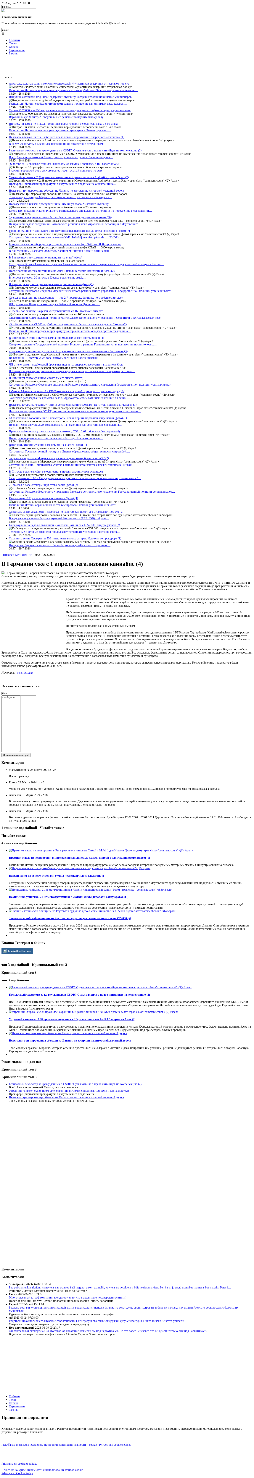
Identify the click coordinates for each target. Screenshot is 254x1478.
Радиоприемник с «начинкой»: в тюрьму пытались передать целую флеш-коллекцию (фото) (69, 230)
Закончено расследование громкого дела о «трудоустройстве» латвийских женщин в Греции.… (69, 398)
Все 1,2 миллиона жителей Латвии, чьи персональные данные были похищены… (61, 157)
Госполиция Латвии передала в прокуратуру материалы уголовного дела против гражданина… (70, 331)
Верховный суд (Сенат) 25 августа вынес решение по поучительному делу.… (58, 117)
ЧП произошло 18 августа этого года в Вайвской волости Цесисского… (54, 304)
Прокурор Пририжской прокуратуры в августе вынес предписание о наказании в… (62, 183)
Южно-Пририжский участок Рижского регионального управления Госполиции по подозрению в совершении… (80, 210)
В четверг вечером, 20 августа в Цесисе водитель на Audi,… (47, 277)
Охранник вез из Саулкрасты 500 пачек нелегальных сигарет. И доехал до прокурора (65, 538)
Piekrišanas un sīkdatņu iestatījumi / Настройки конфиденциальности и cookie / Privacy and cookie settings (66, 1444)
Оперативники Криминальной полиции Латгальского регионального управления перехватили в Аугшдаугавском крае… (86, 317)
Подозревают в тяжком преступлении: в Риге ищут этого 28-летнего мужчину (59, 204)
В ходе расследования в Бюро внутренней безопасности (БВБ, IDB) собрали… (59, 518)
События (14, 40)
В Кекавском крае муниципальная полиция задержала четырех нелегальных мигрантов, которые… (72, 371)
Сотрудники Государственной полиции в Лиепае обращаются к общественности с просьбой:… (69, 451)
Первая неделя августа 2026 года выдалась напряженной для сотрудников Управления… (65, 424)
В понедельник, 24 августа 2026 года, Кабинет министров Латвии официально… (60, 250)
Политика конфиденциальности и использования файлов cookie (42, 1469)
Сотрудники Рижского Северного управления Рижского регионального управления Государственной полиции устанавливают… (91, 290)
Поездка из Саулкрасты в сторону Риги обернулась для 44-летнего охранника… (59, 545)
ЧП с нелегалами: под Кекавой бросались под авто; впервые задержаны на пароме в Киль (66, 364)
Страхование (17, 50)
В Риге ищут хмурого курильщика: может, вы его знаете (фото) (51, 284)
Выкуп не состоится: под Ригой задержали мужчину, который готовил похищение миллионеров (70, 96)
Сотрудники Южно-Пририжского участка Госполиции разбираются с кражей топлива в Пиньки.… (72, 464)
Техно (13, 43)
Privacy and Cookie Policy (17, 1473)
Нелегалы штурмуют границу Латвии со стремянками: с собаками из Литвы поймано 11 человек (72, 404)
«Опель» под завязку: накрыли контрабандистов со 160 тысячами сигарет (56, 311)
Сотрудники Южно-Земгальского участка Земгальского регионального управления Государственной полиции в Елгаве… (86, 264)
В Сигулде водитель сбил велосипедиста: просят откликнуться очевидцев (56, 471)
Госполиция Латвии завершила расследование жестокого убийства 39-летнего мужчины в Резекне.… (73, 90)
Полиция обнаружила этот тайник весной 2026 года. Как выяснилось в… (56, 438)
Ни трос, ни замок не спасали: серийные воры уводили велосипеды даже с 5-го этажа (63, 123)
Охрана (13, 46)
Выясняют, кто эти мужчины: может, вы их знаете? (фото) (48, 444)
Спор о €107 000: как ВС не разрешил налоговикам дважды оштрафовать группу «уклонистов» (70, 110)
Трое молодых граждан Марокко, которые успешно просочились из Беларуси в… (60, 197)
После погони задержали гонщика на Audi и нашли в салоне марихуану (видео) (62, 270)
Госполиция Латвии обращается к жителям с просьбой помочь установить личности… (64, 505)
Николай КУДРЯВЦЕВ (17, 554)
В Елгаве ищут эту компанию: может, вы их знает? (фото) (45, 257)
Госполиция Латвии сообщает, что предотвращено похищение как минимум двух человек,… (68, 103)
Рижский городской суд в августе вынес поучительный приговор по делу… (57, 170)
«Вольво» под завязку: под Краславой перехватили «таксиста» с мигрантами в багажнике (68, 351)
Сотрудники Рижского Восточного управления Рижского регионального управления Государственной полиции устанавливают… (92, 491)
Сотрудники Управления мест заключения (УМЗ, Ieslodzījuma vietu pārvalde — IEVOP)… (65, 237)
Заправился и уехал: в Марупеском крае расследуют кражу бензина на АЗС (59, 458)
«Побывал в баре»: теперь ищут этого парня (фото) (43, 484)
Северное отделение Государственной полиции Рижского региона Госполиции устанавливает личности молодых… (83, 344)
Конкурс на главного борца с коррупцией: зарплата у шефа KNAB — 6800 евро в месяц (65, 244)
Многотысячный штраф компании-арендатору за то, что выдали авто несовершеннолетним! (67, 1297)
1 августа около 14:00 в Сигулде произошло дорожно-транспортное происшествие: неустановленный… (75, 478)
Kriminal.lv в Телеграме (19, 951)
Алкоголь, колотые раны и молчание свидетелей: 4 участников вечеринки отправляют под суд (69, 83)
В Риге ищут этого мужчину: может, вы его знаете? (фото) (46, 377)
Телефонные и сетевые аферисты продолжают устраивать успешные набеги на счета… (64, 531)
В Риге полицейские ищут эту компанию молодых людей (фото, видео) (56, 337)
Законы (13, 53)
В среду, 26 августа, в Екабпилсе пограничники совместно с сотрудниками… (58, 143)
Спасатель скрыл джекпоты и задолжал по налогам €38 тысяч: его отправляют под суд (66, 511)
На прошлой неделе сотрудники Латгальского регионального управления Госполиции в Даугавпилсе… (75, 224)
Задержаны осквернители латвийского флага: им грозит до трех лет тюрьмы (60, 217)
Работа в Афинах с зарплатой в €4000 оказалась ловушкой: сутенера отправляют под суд (67, 391)
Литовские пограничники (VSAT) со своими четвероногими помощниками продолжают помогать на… (75, 411)
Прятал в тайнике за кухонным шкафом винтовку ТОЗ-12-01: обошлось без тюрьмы (64, 431)
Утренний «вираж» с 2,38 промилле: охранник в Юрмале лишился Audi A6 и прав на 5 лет (69, 177)
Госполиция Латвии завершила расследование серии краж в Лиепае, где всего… (60, 130)
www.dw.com (25, 672)
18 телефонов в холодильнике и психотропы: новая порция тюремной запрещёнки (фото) (68, 418)
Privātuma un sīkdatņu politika (19, 1463)
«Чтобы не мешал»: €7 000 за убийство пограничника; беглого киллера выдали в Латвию (68, 324)
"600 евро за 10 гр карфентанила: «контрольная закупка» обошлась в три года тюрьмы (64, 163)
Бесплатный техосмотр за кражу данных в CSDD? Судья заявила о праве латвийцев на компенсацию (75, 150)
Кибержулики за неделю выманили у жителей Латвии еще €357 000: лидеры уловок (64, 525)
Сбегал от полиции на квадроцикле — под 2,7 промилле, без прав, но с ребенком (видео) (66, 297)
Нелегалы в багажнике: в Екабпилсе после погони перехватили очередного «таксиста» (66, 137)
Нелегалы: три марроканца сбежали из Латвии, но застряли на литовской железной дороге (66, 190)
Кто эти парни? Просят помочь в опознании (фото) (43, 498)
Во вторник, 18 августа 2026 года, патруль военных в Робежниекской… (55, 357)
